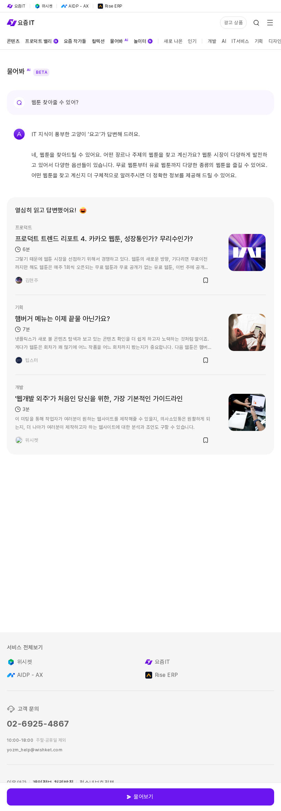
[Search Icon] (256, 23)
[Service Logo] (20, 22)
